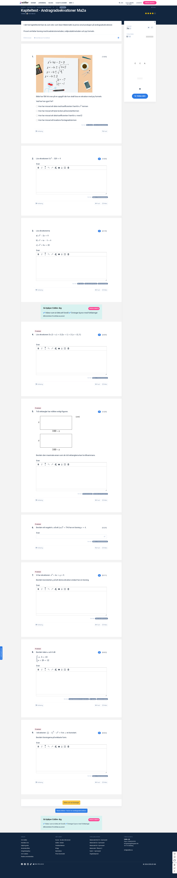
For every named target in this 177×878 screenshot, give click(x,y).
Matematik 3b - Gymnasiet (97, 845)
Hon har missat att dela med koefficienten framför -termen (63, 106)
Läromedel (42, 3)
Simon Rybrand (31, 13)
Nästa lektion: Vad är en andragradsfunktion (71, 811)
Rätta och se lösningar (71, 803)
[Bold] (38, 167)
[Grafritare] (174, 868)
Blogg (51, 3)
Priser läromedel (60, 854)
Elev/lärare (130, 3)
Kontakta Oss (25, 842)
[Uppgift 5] (149, 36)
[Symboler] (174, 871)
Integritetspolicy (25, 851)
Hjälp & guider (25, 845)
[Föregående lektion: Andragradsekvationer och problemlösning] (53, 7)
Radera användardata (27, 856)
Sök (122, 3)
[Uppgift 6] (150, 36)
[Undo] (48, 167)
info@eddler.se (128, 850)
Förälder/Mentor (60, 845)
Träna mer (140, 96)
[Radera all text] (68, 167)
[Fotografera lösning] (59, 167)
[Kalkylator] (174, 865)
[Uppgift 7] (151, 36)
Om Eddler (24, 840)
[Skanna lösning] (62, 167)
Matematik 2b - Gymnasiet (97, 842)
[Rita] (55, 167)
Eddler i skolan (59, 842)
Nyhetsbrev (58, 851)
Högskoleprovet (94, 854)
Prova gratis (149, 2)
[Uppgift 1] (146, 36)
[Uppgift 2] (147, 36)
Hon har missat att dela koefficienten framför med (60, 115)
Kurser (33, 3)
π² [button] (104, 536)
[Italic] (42, 167)
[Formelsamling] (174, 856)
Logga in (139, 3)
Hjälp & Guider (61, 3)
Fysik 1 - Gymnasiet (95, 851)
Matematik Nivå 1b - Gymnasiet (98, 840)
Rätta (105, 203)
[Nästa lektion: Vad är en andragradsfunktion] (57, 7)
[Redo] (52, 167)
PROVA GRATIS (94, 308)
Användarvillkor (25, 848)
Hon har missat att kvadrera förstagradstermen (57, 120)
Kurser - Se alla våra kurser (62, 840)
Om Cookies (24, 854)
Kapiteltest (62, 7)
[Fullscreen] (65, 167)
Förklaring (40, 131)
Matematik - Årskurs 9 (96, 848)
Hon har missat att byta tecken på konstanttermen (58, 111)
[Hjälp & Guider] (175, 854)
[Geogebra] (174, 860)
